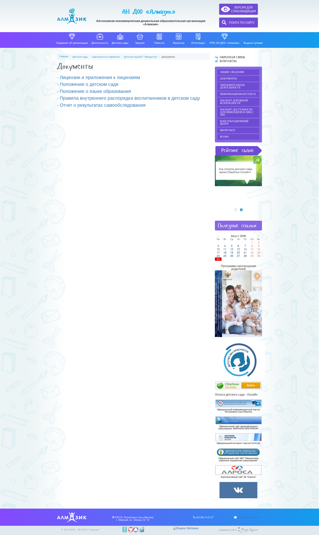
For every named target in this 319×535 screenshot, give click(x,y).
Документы (228, 78)
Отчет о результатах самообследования (103, 104)
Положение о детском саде (89, 84)
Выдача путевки (253, 43)
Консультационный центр (234, 122)
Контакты (228, 61)
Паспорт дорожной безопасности (234, 102)
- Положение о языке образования (94, 91)
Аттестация (198, 43)
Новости (159, 43)
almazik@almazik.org (248, 517)
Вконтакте (227, 130)
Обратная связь (232, 57)
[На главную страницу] (72, 16)
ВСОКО (224, 136)
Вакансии (178, 43)
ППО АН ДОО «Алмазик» (225, 43)
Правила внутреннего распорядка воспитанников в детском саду (130, 97)
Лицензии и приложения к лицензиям (100, 77)
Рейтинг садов (237, 150)
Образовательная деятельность (232, 86)
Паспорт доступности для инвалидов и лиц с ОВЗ (236, 112)
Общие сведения (232, 72)
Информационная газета (238, 94)
